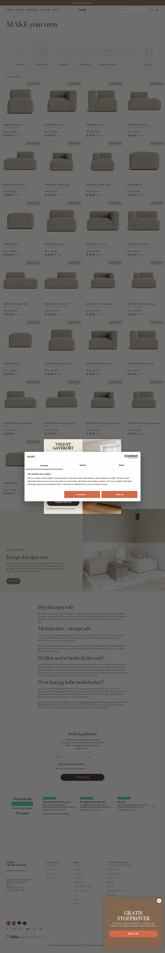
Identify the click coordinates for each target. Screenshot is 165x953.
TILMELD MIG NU (63, 502)
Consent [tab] (44, 465)
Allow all (119, 494)
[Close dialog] (118, 442)
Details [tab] (83, 465)
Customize (80, 494)
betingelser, (71, 508)
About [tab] (121, 465)
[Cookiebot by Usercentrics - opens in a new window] (126, 457)
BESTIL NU (133, 934)
